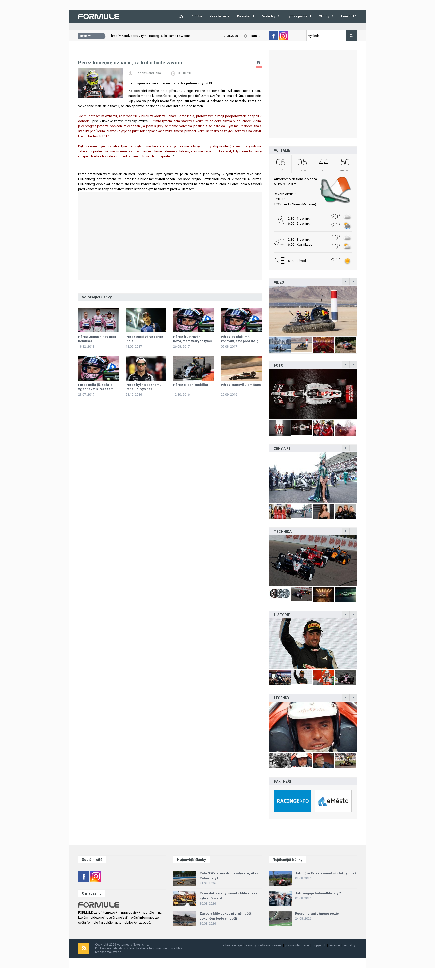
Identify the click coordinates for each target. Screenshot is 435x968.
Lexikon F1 (349, 16)
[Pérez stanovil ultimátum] (241, 368)
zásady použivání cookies (264, 945)
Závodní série (219, 16)
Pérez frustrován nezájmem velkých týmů (192, 339)
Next (362, 311)
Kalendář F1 (245, 16)
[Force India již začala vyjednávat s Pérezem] (98, 368)
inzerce (334, 945)
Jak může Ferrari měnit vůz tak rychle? (325, 873)
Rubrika (196, 16)
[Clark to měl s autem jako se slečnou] (313, 727)
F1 (258, 62)
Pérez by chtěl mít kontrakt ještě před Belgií (240, 339)
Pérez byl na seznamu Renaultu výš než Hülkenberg (143, 389)
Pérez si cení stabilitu (190, 385)
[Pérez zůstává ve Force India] (146, 320)
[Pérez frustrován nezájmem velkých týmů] (193, 320)
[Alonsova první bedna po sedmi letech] (313, 643)
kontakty (349, 945)
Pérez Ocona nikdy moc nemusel (97, 339)
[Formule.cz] (98, 16)
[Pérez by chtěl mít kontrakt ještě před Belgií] (241, 320)
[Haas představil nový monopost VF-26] (313, 394)
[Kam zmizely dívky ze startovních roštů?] (313, 477)
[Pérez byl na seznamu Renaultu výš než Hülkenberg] (146, 368)
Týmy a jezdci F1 (299, 16)
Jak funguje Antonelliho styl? (318, 893)
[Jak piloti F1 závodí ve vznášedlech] (313, 311)
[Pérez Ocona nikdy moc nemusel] (98, 320)
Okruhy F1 (326, 16)
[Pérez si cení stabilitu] (193, 368)
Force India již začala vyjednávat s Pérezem (96, 387)
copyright (319, 945)
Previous (263, 311)
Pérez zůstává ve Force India (144, 339)
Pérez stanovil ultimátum (241, 385)
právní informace (297, 945)
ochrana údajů (232, 945)
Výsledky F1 (270, 16)
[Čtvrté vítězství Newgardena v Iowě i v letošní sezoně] (313, 560)
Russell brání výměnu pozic (317, 913)
